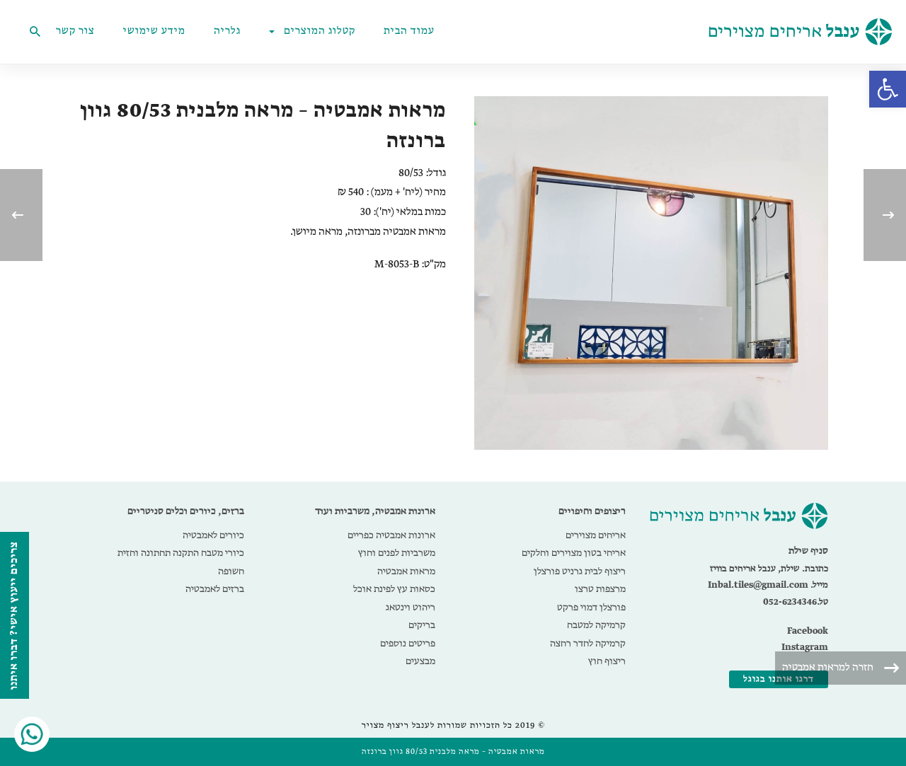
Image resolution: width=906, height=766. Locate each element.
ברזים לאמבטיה (214, 589)
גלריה (227, 31)
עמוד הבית (409, 31)
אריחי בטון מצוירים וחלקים (574, 553)
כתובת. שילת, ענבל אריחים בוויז (769, 569)
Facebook (807, 631)
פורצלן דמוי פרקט (591, 607)
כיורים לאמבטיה (213, 535)
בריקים (421, 625)
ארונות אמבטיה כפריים (391, 535)
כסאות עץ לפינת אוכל (394, 589)
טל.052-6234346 (795, 602)
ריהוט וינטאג (410, 607)
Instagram (804, 648)
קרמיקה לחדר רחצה (588, 643)
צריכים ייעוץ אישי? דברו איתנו (14, 615)
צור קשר (75, 31)
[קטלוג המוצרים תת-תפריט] (275, 31)
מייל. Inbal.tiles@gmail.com (768, 585)
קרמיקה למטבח (596, 625)
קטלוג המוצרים (319, 31)
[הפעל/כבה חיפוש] (34, 32)
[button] (887, 89)
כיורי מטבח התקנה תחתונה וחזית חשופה (180, 562)
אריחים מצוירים (596, 535)
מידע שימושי (154, 31)
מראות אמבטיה (406, 571)
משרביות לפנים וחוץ (396, 553)
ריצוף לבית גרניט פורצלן (580, 571)
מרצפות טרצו (600, 589)
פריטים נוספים (407, 643)
